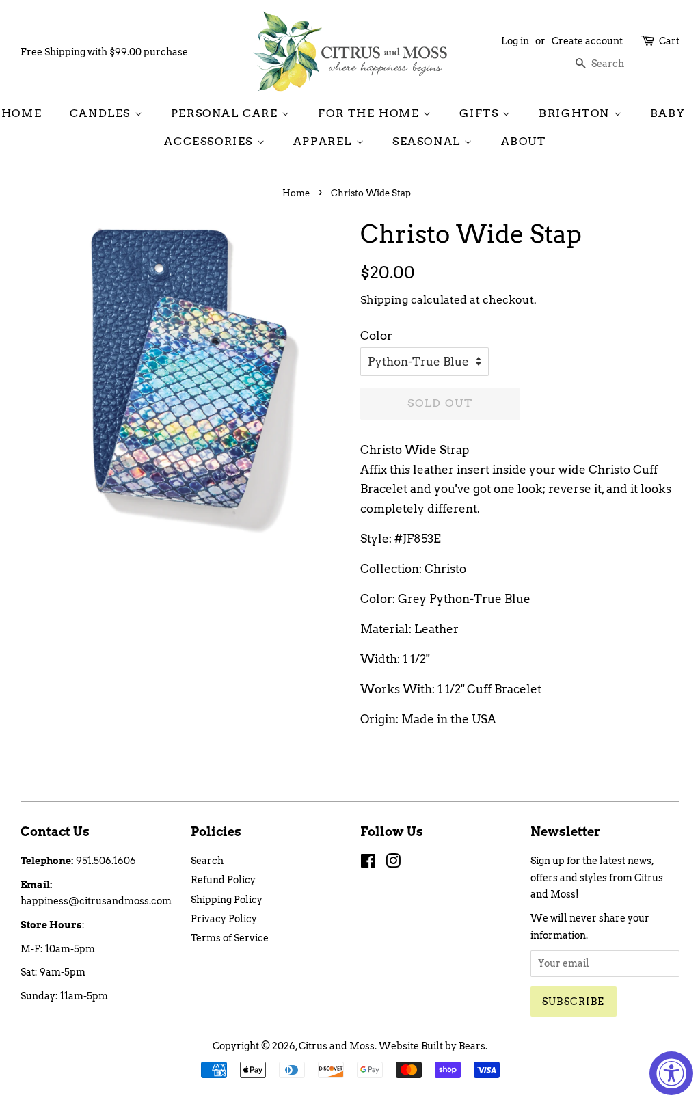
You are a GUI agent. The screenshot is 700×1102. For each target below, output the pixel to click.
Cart (669, 41)
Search (207, 861)
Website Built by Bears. (433, 1046)
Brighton (576, 113)
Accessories (210, 141)
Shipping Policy (226, 899)
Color (376, 335)
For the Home (370, 113)
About (523, 141)
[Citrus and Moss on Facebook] (368, 863)
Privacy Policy (224, 919)
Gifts (480, 113)
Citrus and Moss (337, 1046)
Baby (667, 113)
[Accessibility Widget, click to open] (671, 1073)
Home (21, 113)
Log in (515, 41)
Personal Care (226, 113)
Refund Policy (223, 880)
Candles (102, 113)
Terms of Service (230, 938)
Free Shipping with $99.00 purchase (104, 51)
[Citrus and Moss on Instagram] (393, 863)
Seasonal (428, 141)
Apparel (324, 141)
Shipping (384, 299)
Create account (587, 41)
